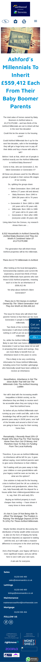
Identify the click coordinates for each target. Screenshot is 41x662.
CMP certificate (11, 636)
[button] (39, 321)
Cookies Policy (29, 635)
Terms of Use (29, 633)
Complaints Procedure (29, 636)
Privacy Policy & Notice (11, 635)
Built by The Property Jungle (12, 638)
